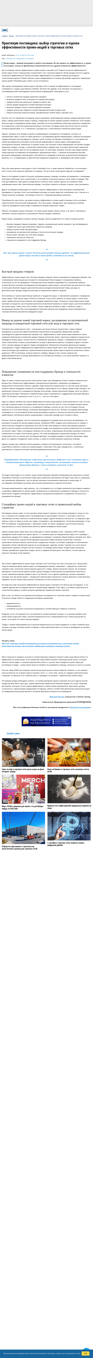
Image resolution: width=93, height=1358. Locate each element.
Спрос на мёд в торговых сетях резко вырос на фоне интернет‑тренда (23, 770)
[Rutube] (60, 30)
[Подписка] (68, 30)
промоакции (20, 58)
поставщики (29, 58)
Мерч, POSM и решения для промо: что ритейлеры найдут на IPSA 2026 (22, 807)
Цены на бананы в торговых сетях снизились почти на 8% (68, 770)
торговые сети (11, 58)
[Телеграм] (18, 30)
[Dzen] (43, 30)
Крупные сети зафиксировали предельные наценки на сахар (69, 807)
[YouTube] (51, 30)
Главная (5, 36)
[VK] (26, 30)
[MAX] (35, 30)
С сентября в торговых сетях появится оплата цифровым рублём (65, 844)
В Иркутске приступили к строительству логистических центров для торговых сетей (19, 847)
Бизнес (11, 36)
